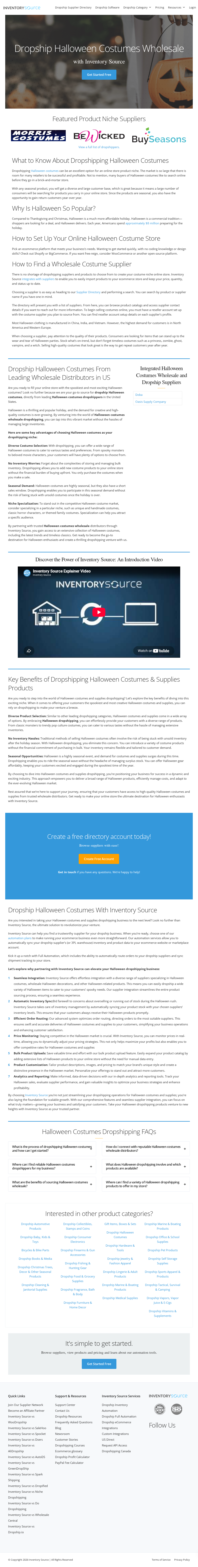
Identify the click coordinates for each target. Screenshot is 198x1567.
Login (192, 7)
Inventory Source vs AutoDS (26, 1457)
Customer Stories (66, 1439)
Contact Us (62, 1410)
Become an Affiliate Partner (26, 1410)
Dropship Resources (68, 1416)
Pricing (159, 7)
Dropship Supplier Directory (73, 7)
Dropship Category (135, 7)
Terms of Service (161, 1559)
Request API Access (114, 1445)
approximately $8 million (142, 223)
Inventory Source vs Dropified (28, 1486)
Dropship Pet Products (163, 1250)
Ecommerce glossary (69, 1451)
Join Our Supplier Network (25, 1405)
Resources (174, 7)
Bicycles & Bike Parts (35, 1250)
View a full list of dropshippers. (99, 147)
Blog (58, 1428)
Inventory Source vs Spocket (27, 1434)
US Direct (108, 1439)
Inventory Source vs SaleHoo (27, 1428)
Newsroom (62, 1434)
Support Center (65, 1405)
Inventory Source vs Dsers (25, 1439)
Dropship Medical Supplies (120, 1298)
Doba (139, 395)
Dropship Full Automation (119, 1416)
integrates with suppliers (38, 279)
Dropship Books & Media (35, 1259)
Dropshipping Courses (70, 1445)
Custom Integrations (115, 1434)
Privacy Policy (182, 1559)
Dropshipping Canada (116, 1451)
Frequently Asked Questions (73, 1422)
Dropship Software (107, 7)
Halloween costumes (45, 171)
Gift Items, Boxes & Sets (120, 1224)
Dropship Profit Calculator (72, 1457)
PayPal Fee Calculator (69, 1463)
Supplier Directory (88, 292)
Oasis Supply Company (150, 402)
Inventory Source (36, 1095)
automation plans (20, 938)
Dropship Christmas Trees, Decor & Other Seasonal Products (35, 1271)
